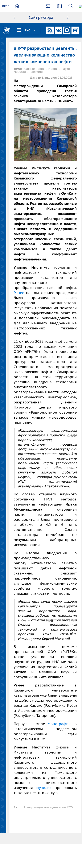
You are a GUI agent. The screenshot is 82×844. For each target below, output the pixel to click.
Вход (5, 6)
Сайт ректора (41, 17)
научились (43, 787)
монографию (59, 723)
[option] (41, 17)
